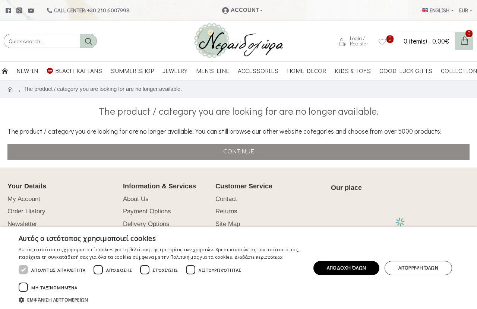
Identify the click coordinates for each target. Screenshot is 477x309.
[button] (160, 299)
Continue (238, 151)
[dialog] (238, 268)
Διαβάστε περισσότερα (258, 257)
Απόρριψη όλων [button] (418, 268)
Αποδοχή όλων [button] (346, 268)
